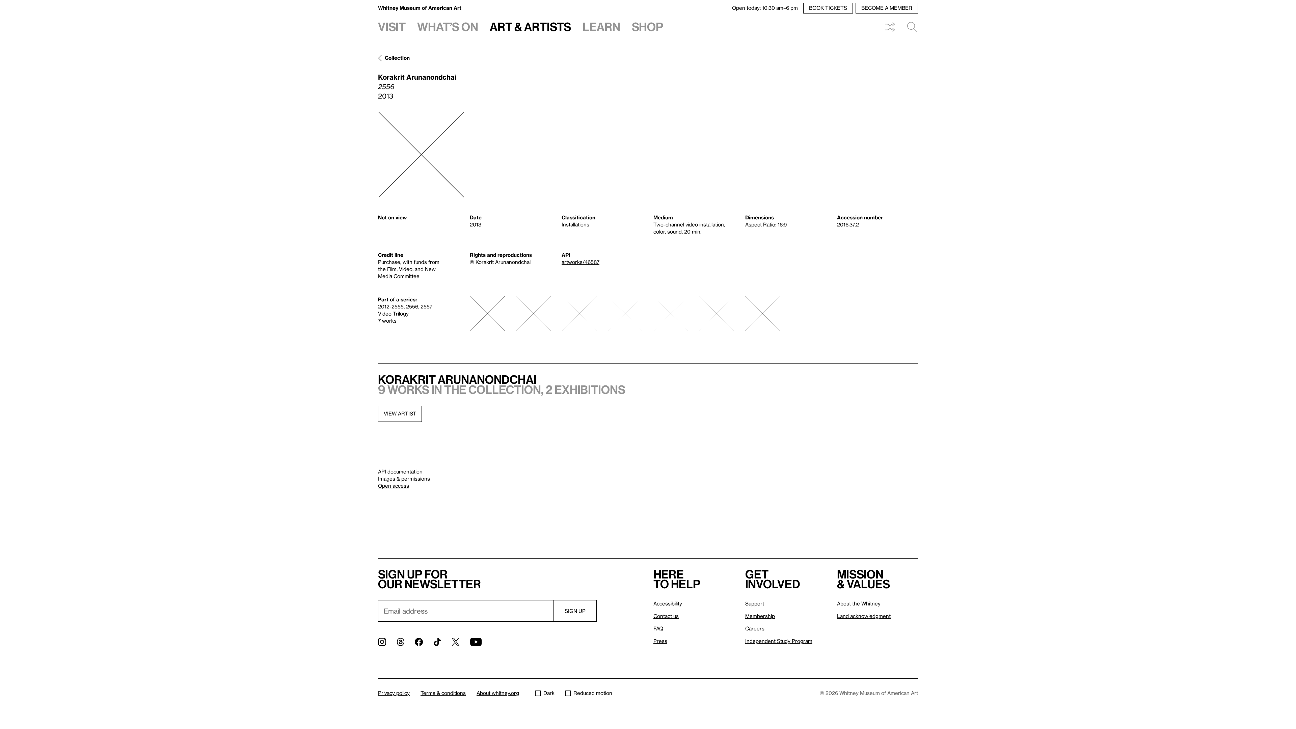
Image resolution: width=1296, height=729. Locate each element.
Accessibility (667, 603)
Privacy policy (394, 693)
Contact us (666, 616)
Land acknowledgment (864, 616)
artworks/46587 (580, 262)
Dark (549, 693)
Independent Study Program (778, 641)
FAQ (658, 628)
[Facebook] (418, 641)
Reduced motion (592, 693)
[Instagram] (382, 641)
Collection (397, 58)
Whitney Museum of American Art (419, 8)
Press (660, 641)
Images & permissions (404, 479)
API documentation (400, 471)
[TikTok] (437, 641)
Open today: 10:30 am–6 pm (765, 8)
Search (909, 27)
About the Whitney (859, 603)
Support (754, 603)
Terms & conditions (443, 693)
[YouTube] (476, 641)
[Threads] (400, 641)
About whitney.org (498, 693)
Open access (393, 486)
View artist (400, 413)
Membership (760, 616)
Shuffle (890, 27)
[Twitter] (455, 641)
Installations (575, 224)
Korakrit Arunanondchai (417, 77)
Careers (754, 628)
